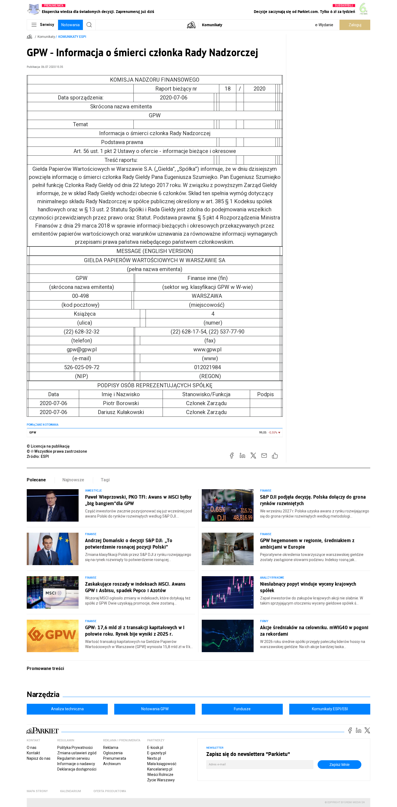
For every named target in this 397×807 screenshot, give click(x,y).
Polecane (36, 479)
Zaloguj (355, 25)
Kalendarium (70, 791)
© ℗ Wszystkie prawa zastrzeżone (57, 451)
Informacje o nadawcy (76, 764)
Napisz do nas (39, 758)
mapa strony (37, 791)
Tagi (105, 479)
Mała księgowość (161, 764)
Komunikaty (212, 24)
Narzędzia (43, 694)
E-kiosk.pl (155, 747)
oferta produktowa (109, 791)
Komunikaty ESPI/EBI (330, 709)
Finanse (265, 490)
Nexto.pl (154, 758)
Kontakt (33, 753)
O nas (31, 747)
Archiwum (112, 764)
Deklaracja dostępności (76, 769)
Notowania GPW (155, 709)
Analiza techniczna (67, 709)
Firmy (264, 621)
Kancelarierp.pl (159, 769)
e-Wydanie (324, 25)
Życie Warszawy (161, 780)
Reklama (110, 747)
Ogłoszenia (113, 753)
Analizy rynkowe (272, 577)
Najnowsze (73, 479)
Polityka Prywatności (75, 747)
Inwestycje (93, 490)
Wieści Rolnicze (160, 774)
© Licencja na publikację (48, 446)
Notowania (70, 25)
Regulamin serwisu (73, 758)
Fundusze (242, 709)
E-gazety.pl (156, 753)
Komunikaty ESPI (72, 37)
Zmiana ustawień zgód (76, 753)
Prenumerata (114, 758)
